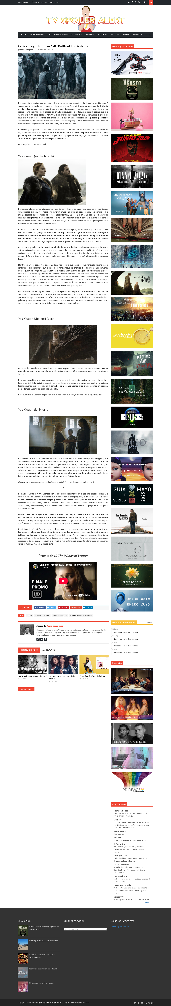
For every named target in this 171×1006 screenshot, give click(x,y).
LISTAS (126, 35)
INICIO (23, 35)
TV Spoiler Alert (33, 1002)
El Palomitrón (120, 844)
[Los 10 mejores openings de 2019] (32, 664)
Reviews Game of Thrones (81, 616)
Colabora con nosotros (50, 2)
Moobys (117, 838)
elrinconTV (119, 897)
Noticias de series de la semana (126, 632)
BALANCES (102, 35)
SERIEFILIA (137, 35)
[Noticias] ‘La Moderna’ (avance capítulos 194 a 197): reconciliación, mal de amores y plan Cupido (131, 890)
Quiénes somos (23, 2)
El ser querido (119, 834)
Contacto (35, 2)
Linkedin (89, 608)
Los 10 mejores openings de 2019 (32, 676)
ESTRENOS (75, 35)
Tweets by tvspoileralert (120, 926)
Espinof (117, 820)
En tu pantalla (120, 856)
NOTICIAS (115, 35)
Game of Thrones (42, 616)
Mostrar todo (149, 902)
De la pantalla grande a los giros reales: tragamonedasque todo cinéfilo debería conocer (129, 849)
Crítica (29, 616)
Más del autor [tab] (48, 650)
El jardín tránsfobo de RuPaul (92, 676)
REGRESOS (90, 35)
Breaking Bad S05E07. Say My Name (43, 941)
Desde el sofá (120, 831)
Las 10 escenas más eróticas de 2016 (43, 969)
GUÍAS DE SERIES (37, 35)
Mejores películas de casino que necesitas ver (131, 900)
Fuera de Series (121, 811)
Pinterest (64, 608)
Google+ (76, 608)
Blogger (66, 1002)
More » (149, 623)
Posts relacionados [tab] (29, 650)
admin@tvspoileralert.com (80, 1002)
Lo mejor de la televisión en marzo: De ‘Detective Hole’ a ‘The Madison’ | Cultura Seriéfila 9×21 (129, 870)
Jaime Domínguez (25, 50)
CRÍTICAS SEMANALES (57, 35)
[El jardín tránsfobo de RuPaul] (94, 664)
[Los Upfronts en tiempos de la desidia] (63, 664)
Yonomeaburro (120, 876)
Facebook (40, 608)
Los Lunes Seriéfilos (123, 885)
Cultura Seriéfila (121, 865)
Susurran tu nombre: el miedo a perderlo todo (131, 840)
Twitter (53, 608)
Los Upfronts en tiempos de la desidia (61, 677)
